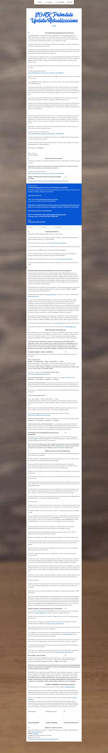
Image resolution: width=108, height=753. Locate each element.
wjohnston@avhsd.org (37, 732)
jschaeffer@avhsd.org (40, 613)
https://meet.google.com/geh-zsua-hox (47, 199)
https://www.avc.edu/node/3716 (55, 623)
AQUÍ (48, 446)
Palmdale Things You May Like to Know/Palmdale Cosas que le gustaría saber (48, 181)
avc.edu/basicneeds (51, 294)
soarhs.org (69, 377)
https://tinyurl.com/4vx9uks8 (59, 243)
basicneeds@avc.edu (33, 296)
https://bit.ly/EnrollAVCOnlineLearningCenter (39, 374)
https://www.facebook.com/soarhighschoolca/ (46, 739)
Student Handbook (70, 687)
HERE (35, 438)
